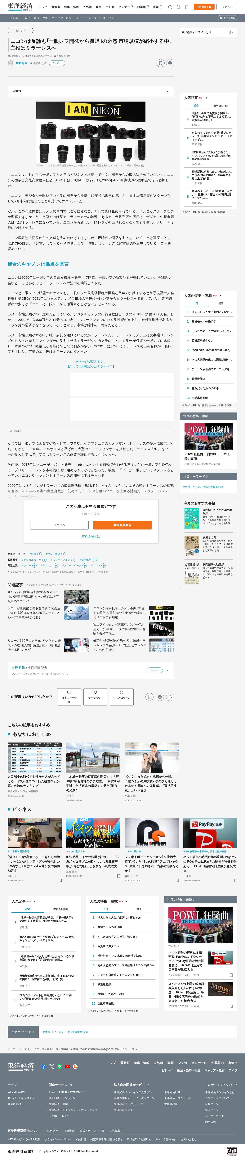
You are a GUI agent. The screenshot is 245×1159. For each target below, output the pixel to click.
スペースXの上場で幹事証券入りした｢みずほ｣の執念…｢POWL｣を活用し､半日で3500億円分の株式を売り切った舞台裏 (186, 992)
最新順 (55, 6)
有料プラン (212, 1104)
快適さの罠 (209, 537)
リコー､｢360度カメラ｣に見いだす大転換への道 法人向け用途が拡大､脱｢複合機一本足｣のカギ (34, 645)
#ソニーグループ (71, 565)
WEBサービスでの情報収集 (24, 1139)
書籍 (156, 6)
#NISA (197, 486)
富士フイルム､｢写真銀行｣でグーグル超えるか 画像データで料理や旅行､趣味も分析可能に (119, 629)
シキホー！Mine (58, 1115)
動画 (99, 6)
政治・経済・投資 (36, 17)
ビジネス (15, 17)
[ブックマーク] (161, 63)
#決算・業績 (53, 554)
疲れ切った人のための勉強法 (217, 511)
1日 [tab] (196, 303)
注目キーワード (194, 476)
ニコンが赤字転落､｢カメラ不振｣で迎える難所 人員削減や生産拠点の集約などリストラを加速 (119, 613)
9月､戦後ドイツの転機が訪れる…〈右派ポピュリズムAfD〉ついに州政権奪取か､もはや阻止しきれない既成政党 (92, 861)
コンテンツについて (217, 1098)
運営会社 (52, 1130)
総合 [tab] (196, 105)
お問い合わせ (189, 1139)
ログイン (227, 7)
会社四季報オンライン (62, 1098)
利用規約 (210, 1121)
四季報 (141, 6)
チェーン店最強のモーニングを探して (213, 369)
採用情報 (69, 1130)
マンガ (110, 6)
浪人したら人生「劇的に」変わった (213, 311)
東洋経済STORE (59, 1104)
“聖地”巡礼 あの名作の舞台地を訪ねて (213, 350)
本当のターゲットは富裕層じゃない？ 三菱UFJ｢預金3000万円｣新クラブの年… (212, 194)
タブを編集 (229, 18)
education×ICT (17, 1092)
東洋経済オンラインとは (196, 32)
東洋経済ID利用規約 (139, 1139)
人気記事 (191, 98)
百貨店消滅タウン (202, 340)
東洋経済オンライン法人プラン (133, 1092)
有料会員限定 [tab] (221, 105)
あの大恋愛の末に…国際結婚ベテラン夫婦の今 (213, 359)
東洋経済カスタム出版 (177, 1098)
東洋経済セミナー (125, 1109)
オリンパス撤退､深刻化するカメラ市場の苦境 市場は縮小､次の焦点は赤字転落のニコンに (33, 596)
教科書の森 (171, 1104)
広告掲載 (115, 1130)
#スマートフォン (60, 559)
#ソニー (26, 565)
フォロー (57, 63)
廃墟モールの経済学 (204, 321)
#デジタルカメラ (31, 559)
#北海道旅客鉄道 (213, 486)
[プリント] (170, 63)
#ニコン (95, 565)
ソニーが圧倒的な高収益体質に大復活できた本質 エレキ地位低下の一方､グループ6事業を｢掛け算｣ (34, 613)
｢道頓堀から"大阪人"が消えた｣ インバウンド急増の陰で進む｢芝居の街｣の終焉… (211, 156)
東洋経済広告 (172, 1092)
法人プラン (212, 1109)
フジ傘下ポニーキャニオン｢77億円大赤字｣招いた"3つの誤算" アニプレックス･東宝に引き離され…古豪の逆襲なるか (152, 863)
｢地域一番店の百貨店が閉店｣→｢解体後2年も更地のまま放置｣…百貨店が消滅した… (211, 117)
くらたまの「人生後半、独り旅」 (212, 331)
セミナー (124, 6)
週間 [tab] (221, 303)
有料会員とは (91, 536)
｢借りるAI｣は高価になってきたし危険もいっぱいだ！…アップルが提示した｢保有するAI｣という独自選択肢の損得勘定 (34, 863)
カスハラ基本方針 (166, 1139)
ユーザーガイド (214, 1115)
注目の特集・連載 (195, 416)
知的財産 (81, 1139)
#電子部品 (85, 559)
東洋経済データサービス (129, 1104)
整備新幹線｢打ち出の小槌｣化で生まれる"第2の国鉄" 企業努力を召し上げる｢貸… (212, 175)
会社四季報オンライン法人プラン (134, 1098)
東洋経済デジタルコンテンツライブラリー (74, 1109)
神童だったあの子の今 (205, 388)
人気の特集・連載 (198, 296)
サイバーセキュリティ (21, 1098)
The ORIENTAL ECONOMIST (67, 1092)
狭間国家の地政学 (213, 564)
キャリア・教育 (62, 17)
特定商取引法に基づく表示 (107, 1139)
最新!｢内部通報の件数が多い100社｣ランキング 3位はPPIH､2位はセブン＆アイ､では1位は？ (119, 645)
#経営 (33, 554)
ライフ (80, 17)
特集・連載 (71, 6)
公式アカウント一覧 (92, 1130)
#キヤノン (47, 565)
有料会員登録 (204, 7)
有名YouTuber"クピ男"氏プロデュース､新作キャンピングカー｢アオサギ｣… (212, 136)
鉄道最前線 (198, 378)
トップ (43, 6)
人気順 (87, 6)
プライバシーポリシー (58, 1139)
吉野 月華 (21, 63)
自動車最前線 (200, 397)
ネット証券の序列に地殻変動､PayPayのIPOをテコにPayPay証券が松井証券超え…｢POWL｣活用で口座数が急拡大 (210, 861)
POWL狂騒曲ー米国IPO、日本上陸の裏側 (207, 456)
